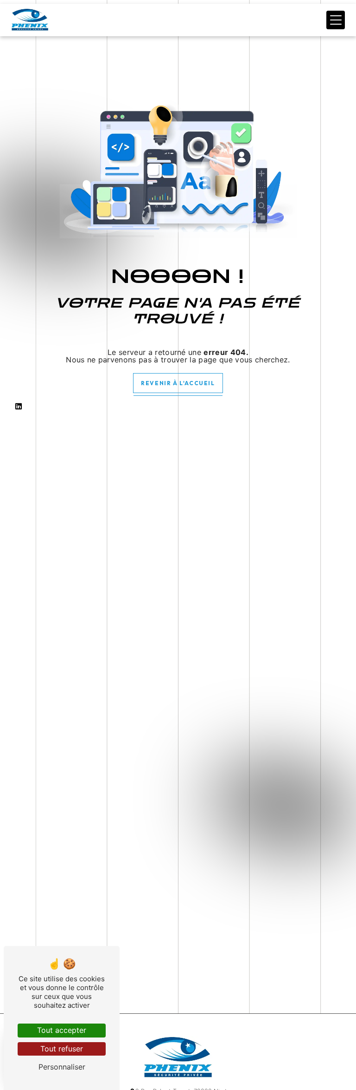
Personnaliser (61, 1066)
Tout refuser (61, 1048)
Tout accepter (61, 1030)
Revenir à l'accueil (178, 383)
